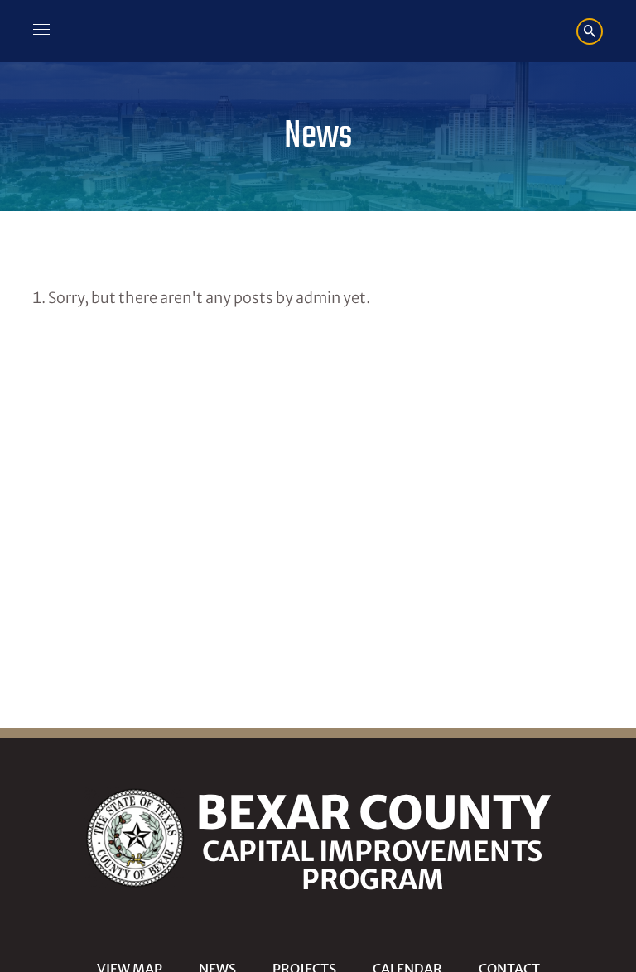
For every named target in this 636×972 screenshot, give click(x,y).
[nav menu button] (41, 31)
